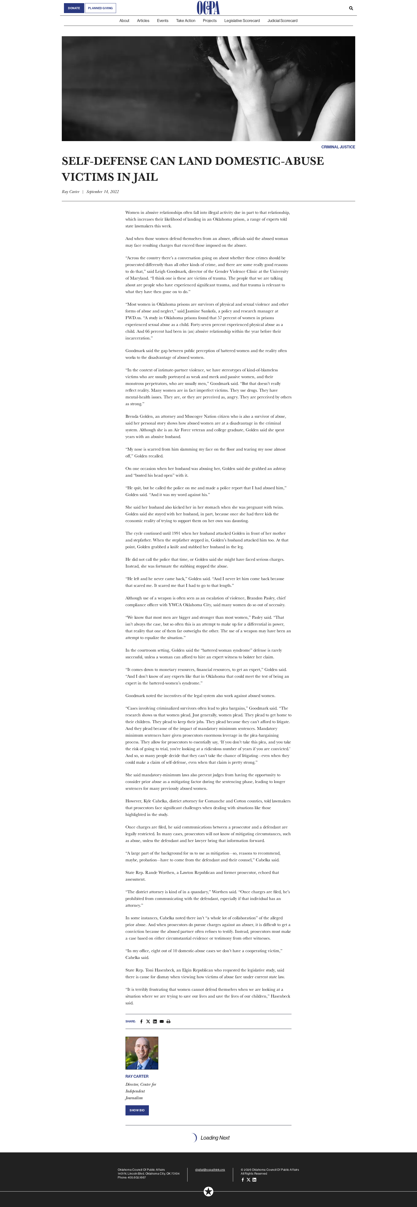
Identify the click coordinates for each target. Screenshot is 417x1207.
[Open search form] (351, 8)
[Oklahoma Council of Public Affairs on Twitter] (248, 1179)
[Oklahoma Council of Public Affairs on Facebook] (243, 1179)
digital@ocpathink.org (210, 1169)
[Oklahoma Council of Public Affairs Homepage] (208, 7)
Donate (74, 8)
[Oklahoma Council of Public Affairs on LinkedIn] (254, 1179)
